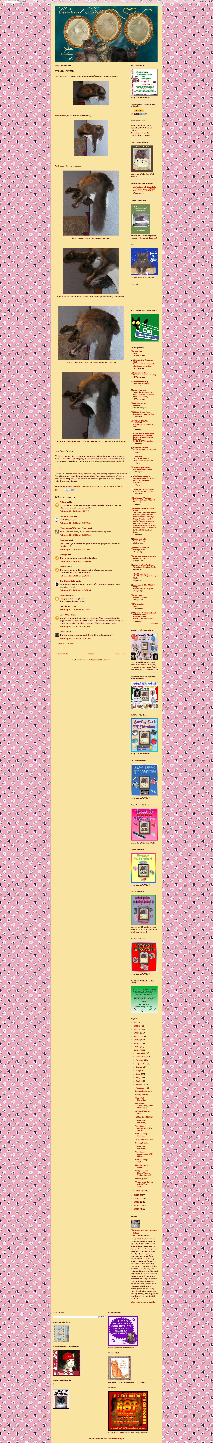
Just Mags (65, 615)
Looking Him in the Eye (143, 414)
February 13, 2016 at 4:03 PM (75, 590)
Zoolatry (137, 456)
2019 (137, 1040)
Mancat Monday (143, 1091)
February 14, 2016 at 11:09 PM (75, 638)
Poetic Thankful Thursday (144, 375)
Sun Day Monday (144, 1139)
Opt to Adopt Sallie (141, 1160)
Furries (63, 632)
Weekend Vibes (140, 597)
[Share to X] (70, 490)
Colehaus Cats (140, 448)
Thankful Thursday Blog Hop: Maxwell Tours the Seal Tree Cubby (143, 394)
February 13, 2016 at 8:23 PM (75, 609)
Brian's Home (139, 390)
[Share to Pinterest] (74, 490)
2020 (137, 1036)
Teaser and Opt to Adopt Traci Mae (144, 1184)
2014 (137, 1198)
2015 (137, 1195)
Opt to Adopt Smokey (141, 1135)
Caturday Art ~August (143, 588)
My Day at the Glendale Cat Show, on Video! (144, 365)
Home (91, 654)
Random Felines (141, 548)
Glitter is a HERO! (144, 1117)
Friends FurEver (140, 373)
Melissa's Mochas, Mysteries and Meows (144, 499)
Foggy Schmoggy (141, 558)
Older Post (120, 654)
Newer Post (62, 654)
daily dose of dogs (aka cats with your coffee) (144, 188)
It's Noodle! (138, 604)
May (138, 1077)
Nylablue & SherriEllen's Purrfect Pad (144, 614)
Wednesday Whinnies (142, 469)
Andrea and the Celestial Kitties (145, 1231)
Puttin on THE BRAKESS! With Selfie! (143, 617)
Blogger (120, 1438)
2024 (137, 1022)
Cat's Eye (137, 351)
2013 (137, 1202)
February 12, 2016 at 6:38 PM (75, 535)
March (139, 1084)
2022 (137, 1029)
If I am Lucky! (139, 541)
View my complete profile (143, 1302)
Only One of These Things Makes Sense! (143, 1173)
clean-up (137, 405)
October (140, 1060)
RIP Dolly (137, 502)
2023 (137, 1026)
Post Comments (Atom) (97, 660)
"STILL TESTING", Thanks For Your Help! (143, 459)
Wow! (135, 606)
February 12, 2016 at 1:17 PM (74, 511)
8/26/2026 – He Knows (144, 450)
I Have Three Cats (141, 412)
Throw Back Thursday (140, 1121)
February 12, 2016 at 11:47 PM (75, 549)
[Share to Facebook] (72, 490)
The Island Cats (140, 574)
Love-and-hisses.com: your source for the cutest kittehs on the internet (143, 436)
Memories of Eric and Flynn (73, 528)
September (141, 1064)
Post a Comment (66, 643)
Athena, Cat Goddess (143, 565)
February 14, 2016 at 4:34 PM (75, 626)
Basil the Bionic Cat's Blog (143, 509)
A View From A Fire (142, 1112)
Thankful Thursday (141, 383)
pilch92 (64, 566)
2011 (136, 1209)
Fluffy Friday (141, 1094)
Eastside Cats (66, 516)
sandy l (63, 554)
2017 (137, 1047)
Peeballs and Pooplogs (144, 556)
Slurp (135, 353)
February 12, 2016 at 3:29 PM (75, 523)
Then (57, 115)
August (139, 1067)
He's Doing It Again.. (141, 1166)
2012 (137, 1205)
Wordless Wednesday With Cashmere (144, 1105)
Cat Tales (137, 595)
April (138, 1081)
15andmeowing (140, 381)
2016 (137, 1050)
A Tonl (63, 502)
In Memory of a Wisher (143, 191)
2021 (137, 1033)
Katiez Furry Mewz (80, 474)
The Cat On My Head (143, 489)
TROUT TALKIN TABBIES (140, 422)
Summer (64, 540)
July (138, 1070)
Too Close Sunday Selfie (144, 567)
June (138, 1074)
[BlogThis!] (67, 490)
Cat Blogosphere (141, 476)
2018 (137, 1043)
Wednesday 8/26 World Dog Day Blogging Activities (144, 480)
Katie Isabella (139, 539)
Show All (154, 623)
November (141, 1057)
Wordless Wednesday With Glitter (144, 1128)
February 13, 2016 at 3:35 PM (75, 576)
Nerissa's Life (139, 403)
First (57, 76)
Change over (138, 550)
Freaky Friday (141, 1143)
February (140, 1088)
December (141, 1053)
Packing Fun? (141, 1178)
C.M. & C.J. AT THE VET (144, 491)
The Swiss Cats (67, 581)
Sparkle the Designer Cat (143, 361)
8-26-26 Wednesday (143, 441)
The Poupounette (141, 467)
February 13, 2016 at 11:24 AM (75, 561)
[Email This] (65, 490)
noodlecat (65, 595)
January (140, 1191)
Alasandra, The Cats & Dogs (144, 586)
